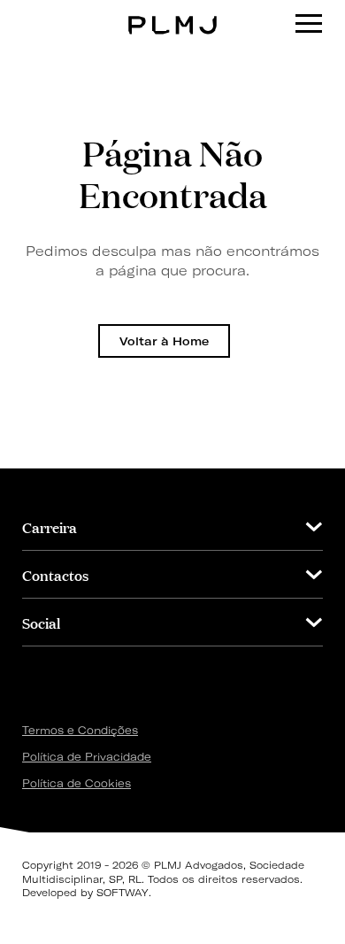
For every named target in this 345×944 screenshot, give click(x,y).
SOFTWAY (122, 892)
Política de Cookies (76, 783)
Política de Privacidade (86, 756)
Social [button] (41, 622)
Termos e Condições (80, 730)
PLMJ (173, 12)
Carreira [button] (49, 526)
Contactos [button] (55, 574)
